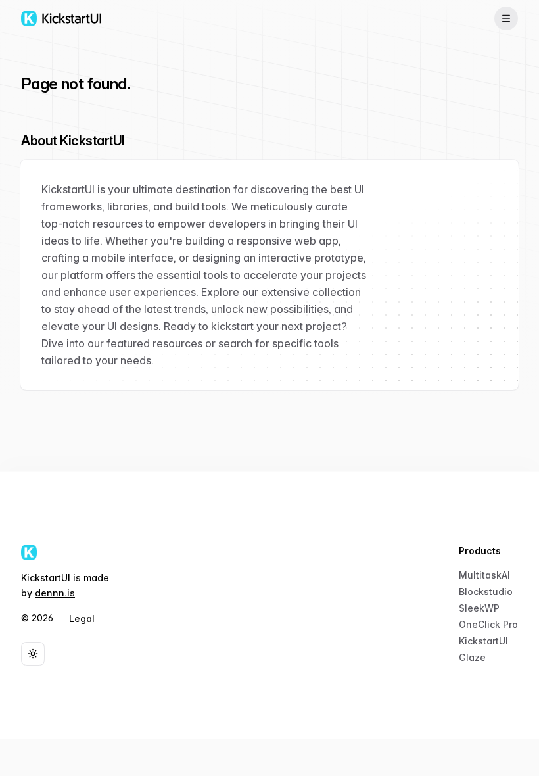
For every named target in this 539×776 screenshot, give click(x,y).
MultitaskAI (484, 575)
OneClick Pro (488, 624)
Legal (82, 618)
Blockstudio (486, 591)
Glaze (472, 657)
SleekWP (479, 608)
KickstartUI (483, 640)
